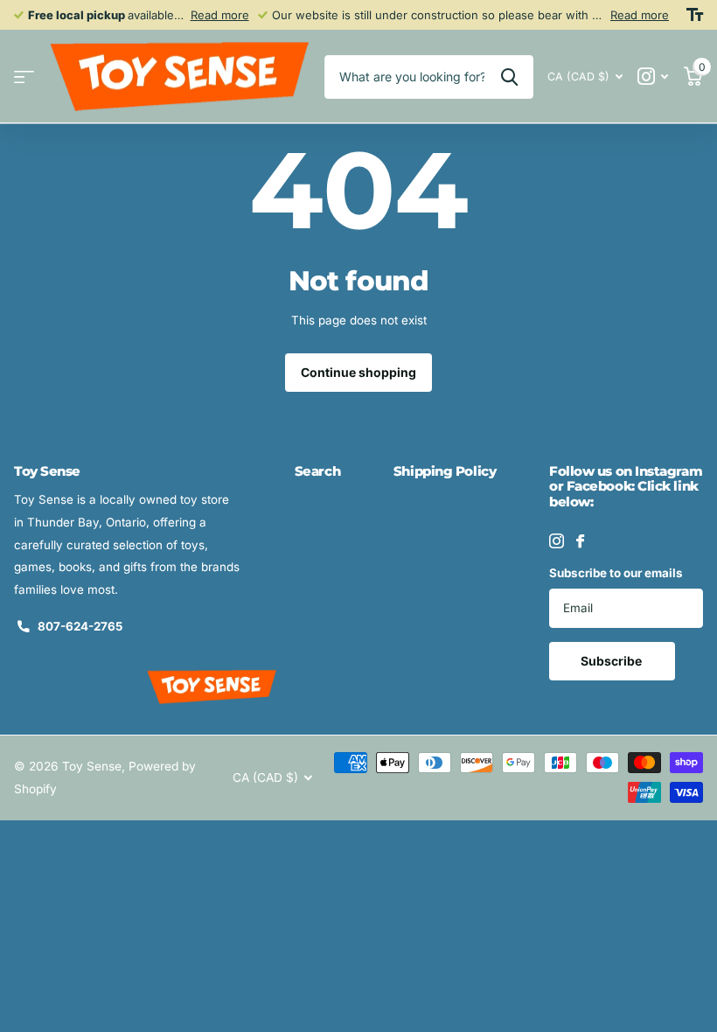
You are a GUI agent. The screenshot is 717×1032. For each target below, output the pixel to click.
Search (317, 471)
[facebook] (580, 540)
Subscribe (612, 660)
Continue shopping (358, 372)
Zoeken (509, 77)
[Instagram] (556, 540)
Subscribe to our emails (616, 573)
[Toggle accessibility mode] (694, 14)
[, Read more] (653, 76)
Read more (220, 15)
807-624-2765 (80, 626)
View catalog (24, 76)
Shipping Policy (444, 471)
